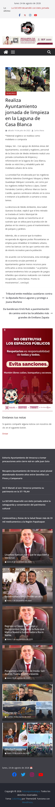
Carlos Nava (39, 130)
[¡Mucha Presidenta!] (27, 740)
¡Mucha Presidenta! (15, 749)
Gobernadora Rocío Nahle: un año (24, 596)
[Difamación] (27, 701)
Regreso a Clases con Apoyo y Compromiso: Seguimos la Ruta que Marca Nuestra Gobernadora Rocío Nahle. (24, 631)
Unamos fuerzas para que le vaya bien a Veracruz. (27, 556)
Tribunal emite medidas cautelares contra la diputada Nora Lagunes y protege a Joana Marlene (29, 298)
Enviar (5, 433)
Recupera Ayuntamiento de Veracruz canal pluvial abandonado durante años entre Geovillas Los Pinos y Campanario (27, 475)
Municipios (11, 93)
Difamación (11, 712)
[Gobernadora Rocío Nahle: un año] (27, 585)
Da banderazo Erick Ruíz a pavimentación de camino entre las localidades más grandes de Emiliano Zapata (26, 313)
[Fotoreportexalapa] (5, 52)
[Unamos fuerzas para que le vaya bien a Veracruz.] (27, 546)
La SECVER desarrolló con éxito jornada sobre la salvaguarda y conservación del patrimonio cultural (26, 505)
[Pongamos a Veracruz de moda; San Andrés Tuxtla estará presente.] (27, 662)
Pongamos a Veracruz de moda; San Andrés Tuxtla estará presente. (25, 672)
